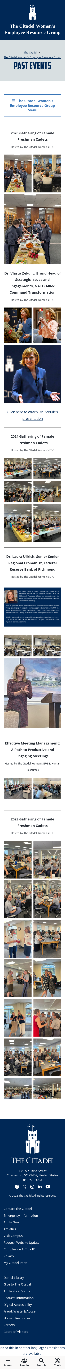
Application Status (17, 1291)
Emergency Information (21, 1215)
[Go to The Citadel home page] (32, 12)
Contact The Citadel (18, 1209)
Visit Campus (13, 1236)
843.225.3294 (32, 1180)
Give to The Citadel (17, 1284)
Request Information (19, 1298)
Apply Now (11, 1222)
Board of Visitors (16, 1332)
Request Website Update (22, 1242)
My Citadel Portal (16, 1263)
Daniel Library (14, 1277)
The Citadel (25, 1195)
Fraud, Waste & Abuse (20, 1311)
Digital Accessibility (18, 1305)
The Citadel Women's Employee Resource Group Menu (32, 105)
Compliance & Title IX (19, 1249)
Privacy (9, 1256)
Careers (9, 1325)
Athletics (10, 1229)
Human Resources (17, 1318)
